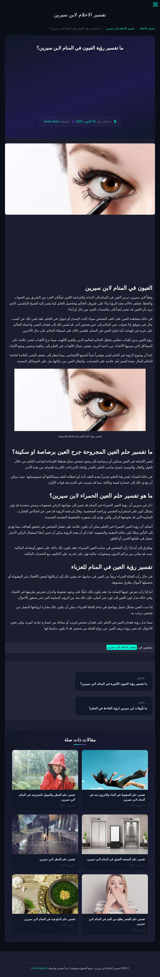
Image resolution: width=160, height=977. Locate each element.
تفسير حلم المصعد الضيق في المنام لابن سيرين (116, 859)
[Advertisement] (80, 84)
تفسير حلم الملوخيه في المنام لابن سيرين (49, 919)
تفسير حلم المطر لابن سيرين (57, 859)
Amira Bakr (51, 121)
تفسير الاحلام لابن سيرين (80, 14)
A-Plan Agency (39, 968)
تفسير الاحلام (147, 28)
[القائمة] (155, 4)
